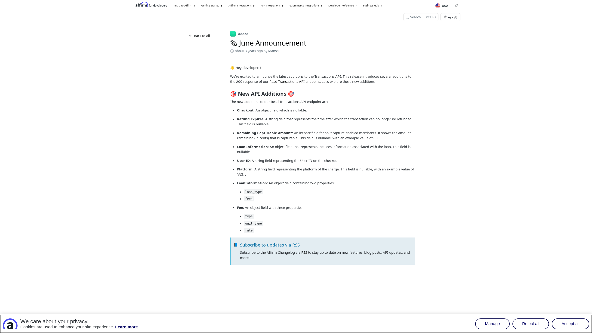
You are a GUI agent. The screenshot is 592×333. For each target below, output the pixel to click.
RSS (304, 252)
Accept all (570, 323)
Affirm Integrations (240, 5)
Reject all (530, 323)
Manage (492, 323)
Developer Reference (341, 5)
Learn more (126, 327)
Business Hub (371, 5)
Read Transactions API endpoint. (295, 81)
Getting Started (210, 5)
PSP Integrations (271, 5)
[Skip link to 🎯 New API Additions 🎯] (227, 93)
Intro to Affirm (183, 5)
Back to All (202, 36)
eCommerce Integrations (304, 5)
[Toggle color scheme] (456, 5)
